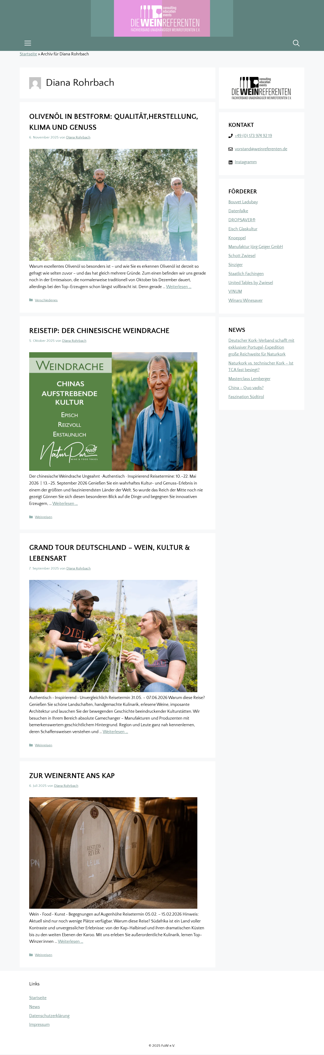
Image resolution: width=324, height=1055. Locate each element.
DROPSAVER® (241, 220)
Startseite (28, 54)
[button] (296, 44)
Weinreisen (43, 517)
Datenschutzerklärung (49, 1016)
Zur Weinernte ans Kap (72, 776)
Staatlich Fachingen (246, 274)
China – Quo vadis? (246, 388)
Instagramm (246, 162)
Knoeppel (237, 238)
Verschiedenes (46, 300)
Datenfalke (238, 211)
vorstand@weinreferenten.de (261, 149)
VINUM (235, 291)
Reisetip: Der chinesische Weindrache (99, 331)
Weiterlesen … (178, 287)
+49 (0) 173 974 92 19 (253, 136)
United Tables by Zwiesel (250, 282)
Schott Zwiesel (241, 256)
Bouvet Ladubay (243, 202)
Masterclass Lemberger (249, 379)
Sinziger (235, 265)
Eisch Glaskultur (242, 229)
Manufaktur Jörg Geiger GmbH (255, 247)
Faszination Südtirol (246, 397)
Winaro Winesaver (245, 300)
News (34, 1007)
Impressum (39, 1024)
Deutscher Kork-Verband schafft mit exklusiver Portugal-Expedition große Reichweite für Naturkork (261, 347)
